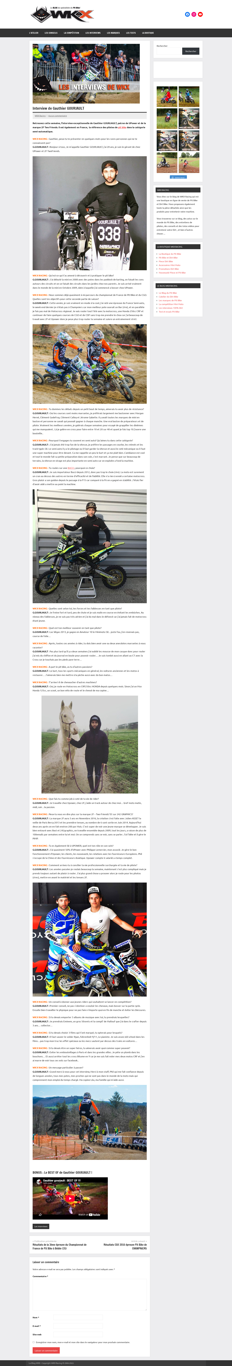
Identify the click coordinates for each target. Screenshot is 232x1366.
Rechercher (162, 45)
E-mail (37, 1326)
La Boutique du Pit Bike (170, 253)
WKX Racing (40, 115)
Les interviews (93, 32)
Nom (36, 1317)
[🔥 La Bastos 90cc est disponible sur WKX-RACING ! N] (189, 140)
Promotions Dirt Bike (169, 268)
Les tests (131, 32)
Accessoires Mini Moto (169, 265)
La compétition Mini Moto (171, 304)
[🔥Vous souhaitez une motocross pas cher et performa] (189, 96)
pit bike (122, 127)
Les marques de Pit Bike (170, 300)
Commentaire (40, 1276)
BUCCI (71, 467)
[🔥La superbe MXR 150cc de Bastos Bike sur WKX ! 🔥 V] (167, 162)
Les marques (113, 32)
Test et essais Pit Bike (169, 311)
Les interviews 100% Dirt (171, 307)
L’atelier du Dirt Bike (168, 296)
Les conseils (51, 32)
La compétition (71, 32)
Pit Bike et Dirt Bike (168, 257)
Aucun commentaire (57, 115)
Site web (37, 1334)
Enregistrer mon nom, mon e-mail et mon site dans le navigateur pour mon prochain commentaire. (83, 1342)
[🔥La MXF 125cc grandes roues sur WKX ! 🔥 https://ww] (167, 140)
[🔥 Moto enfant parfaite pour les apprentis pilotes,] (167, 96)
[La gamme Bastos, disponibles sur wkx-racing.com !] (189, 162)
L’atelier (33, 32)
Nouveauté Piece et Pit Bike (172, 272)
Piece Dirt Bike (166, 261)
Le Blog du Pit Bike (168, 292)
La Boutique (148, 32)
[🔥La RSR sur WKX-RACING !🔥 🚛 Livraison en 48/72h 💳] (167, 118)
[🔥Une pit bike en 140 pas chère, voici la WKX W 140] (189, 118)
